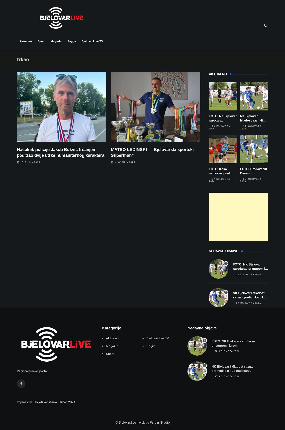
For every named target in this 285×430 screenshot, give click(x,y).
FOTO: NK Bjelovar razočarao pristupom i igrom (223, 121)
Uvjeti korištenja (46, 402)
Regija (71, 41)
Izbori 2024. (68, 402)
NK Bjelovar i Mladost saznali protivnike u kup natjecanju (250, 297)
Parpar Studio (160, 422)
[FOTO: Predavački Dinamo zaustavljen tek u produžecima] (254, 149)
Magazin (56, 41)
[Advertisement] (238, 217)
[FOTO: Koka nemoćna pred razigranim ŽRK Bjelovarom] (223, 149)
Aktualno (26, 41)
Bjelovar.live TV (92, 41)
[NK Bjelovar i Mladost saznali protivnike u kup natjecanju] (254, 96)
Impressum (24, 402)
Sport (41, 41)
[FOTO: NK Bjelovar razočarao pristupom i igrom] (223, 96)
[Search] (266, 25)
